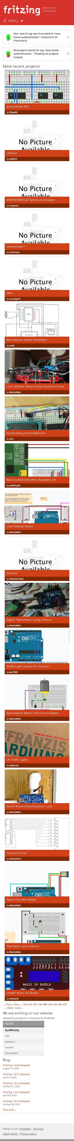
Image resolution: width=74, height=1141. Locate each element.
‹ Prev (16, 1004)
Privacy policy (28, 1133)
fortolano (14, 252)
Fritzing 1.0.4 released (16, 1102)
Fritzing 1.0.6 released (16, 1084)
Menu (13, 21)
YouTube (38, 1128)
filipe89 (13, 112)
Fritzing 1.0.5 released (16, 1093)
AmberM (13, 998)
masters (9, 1047)
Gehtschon (15, 858)
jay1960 (13, 672)
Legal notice (10, 1133)
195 (35, 1004)
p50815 (13, 158)
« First (8, 1004)
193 (25, 1004)
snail (12, 345)
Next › (10, 1007)
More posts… (9, 1109)
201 (65, 1004)
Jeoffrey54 (14, 485)
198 (50, 1004)
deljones (14, 765)
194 (30, 1004)
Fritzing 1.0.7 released (16, 1075)
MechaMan (15, 392)
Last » (18, 1007)
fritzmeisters (11, 1053)
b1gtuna (13, 205)
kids (7, 1035)
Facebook (24, 1128)
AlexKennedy (16, 578)
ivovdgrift (14, 298)
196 (40, 1004)
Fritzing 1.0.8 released (16, 1066)
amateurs (10, 1041)
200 (60, 1004)
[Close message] (68, 37)
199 (55, 1004)
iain (11, 438)
